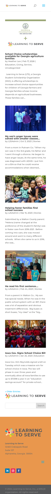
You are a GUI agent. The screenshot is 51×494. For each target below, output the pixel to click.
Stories (36, 141)
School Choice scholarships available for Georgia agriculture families (24, 56)
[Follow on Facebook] (18, 470)
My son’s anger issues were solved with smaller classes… (22, 137)
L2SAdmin (13, 141)
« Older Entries (12, 391)
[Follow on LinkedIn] (7, 470)
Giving (19, 64)
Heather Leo (14, 61)
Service (28, 64)
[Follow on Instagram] (13, 470)
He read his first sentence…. (21, 286)
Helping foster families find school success (21, 209)
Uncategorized (12, 68)
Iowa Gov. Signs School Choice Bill (25, 353)
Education (10, 64)
